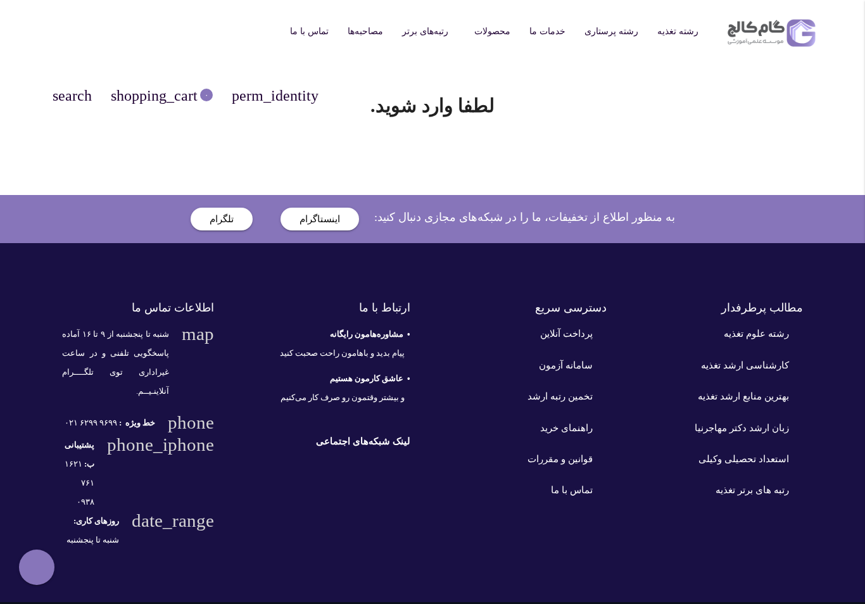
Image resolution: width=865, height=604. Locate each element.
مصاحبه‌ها (365, 31)
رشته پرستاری (611, 31)
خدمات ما (547, 31)
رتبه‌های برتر (425, 31)
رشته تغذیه (677, 31)
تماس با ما (309, 31)
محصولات (492, 31)
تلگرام (222, 219)
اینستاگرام (320, 219)
